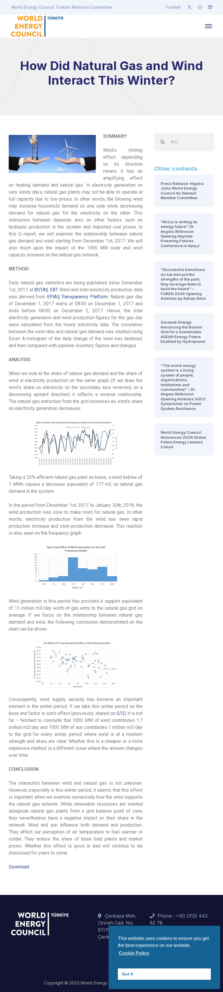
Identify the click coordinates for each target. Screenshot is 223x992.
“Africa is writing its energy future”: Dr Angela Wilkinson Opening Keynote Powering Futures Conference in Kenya (180, 234)
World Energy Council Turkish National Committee (61, 7)
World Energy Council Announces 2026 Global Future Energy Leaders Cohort (183, 439)
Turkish (173, 7)
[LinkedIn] (210, 7)
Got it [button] (127, 974)
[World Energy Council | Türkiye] (37, 25)
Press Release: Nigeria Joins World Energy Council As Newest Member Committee (182, 190)
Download (19, 867)
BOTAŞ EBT (45, 289)
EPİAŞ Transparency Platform (77, 296)
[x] (189, 7)
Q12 (120, 713)
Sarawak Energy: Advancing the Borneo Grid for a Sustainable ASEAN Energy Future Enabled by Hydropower (183, 332)
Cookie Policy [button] (134, 953)
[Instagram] (200, 7)
